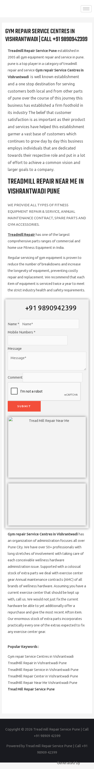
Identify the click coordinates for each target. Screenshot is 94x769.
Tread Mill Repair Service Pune (31, 689)
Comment (15, 377)
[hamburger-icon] (86, 8)
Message (15, 348)
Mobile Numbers (21, 332)
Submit (24, 406)
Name (13, 324)
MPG (85, 763)
